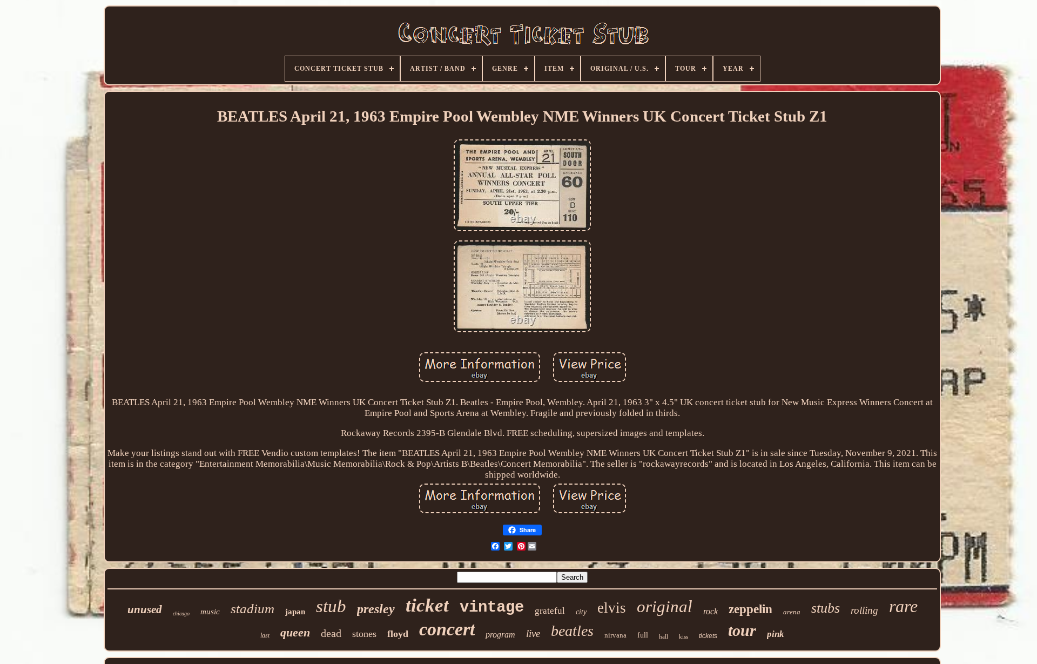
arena (791, 612)
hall (663, 636)
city (581, 612)
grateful (550, 611)
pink (775, 634)
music (210, 611)
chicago (181, 613)
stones (364, 633)
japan (295, 611)
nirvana (615, 635)
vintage (492, 607)
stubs (825, 608)
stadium (252, 608)
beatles (572, 630)
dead (331, 633)
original (664, 606)
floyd (397, 633)
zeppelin (750, 609)
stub (331, 606)
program (500, 634)
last (265, 635)
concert (447, 629)
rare (903, 606)
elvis (611, 608)
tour (742, 630)
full (642, 635)
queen (295, 632)
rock (710, 611)
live (533, 633)
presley (376, 609)
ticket (427, 605)
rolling (864, 610)
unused (144, 609)
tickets (708, 636)
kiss (683, 636)
